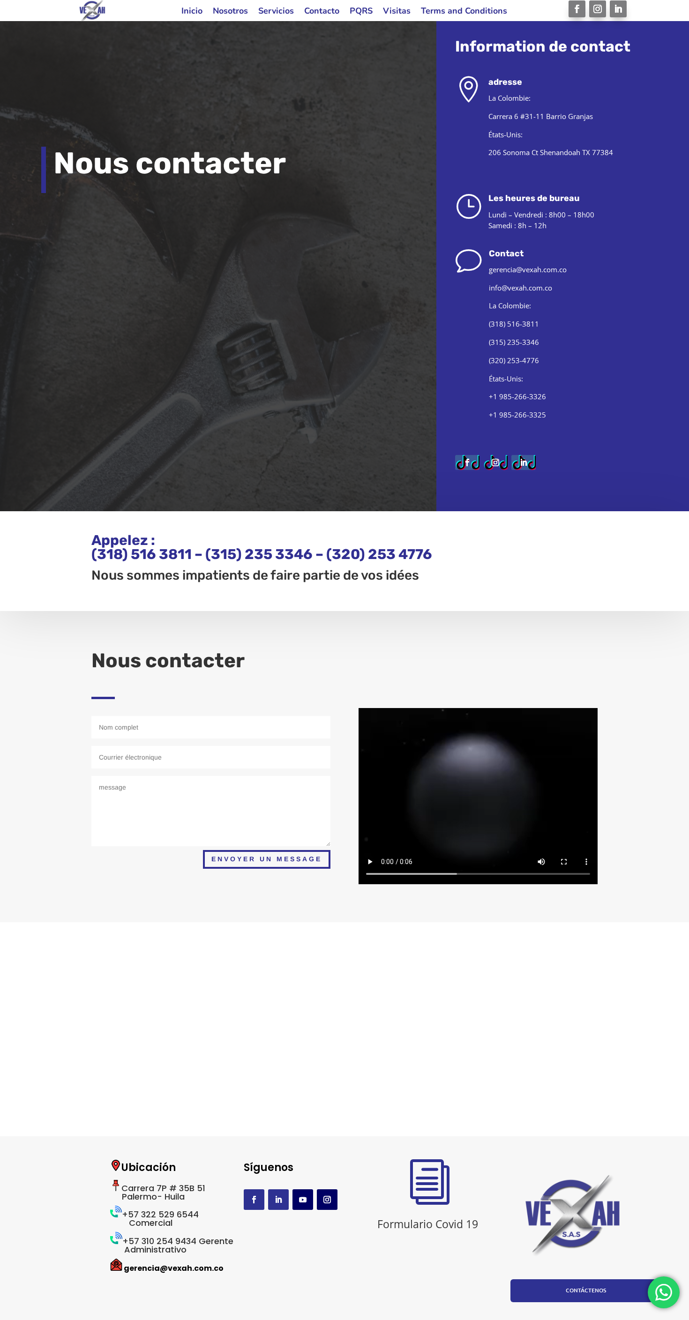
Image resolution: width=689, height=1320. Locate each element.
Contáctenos (586, 1290)
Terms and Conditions (464, 11)
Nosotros (230, 11)
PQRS (361, 11)
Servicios (276, 11)
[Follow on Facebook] (577, 8)
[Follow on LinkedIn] (618, 8)
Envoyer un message (266, 859)
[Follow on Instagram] (597, 8)
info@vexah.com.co (520, 287)
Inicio (191, 11)
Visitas (397, 11)
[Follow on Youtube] (302, 1199)
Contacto (321, 11)
